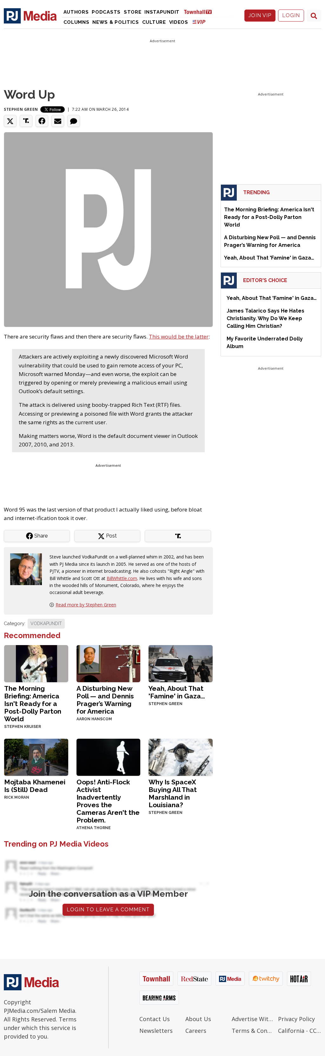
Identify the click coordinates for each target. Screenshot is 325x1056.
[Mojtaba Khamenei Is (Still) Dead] (36, 757)
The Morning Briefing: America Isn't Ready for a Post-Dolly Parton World (32, 703)
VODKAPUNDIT (46, 623)
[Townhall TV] (200, 11)
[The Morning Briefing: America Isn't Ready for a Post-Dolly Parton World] (36, 663)
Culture (154, 22)
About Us (198, 1019)
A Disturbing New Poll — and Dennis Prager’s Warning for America (105, 699)
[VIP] (199, 21)
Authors (76, 12)
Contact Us (154, 1019)
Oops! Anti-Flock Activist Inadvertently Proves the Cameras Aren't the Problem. (108, 801)
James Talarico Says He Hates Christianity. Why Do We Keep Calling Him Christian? (265, 318)
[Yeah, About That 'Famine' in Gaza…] (181, 663)
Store (133, 12)
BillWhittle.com (122, 578)
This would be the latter (179, 336)
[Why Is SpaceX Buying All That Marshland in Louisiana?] (181, 757)
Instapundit (162, 12)
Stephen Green (21, 109)
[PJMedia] (30, 15)
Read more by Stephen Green (86, 605)
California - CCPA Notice (299, 1030)
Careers (195, 1030)
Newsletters (156, 1030)
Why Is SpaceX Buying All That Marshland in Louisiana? (173, 793)
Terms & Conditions (253, 1030)
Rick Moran (16, 797)
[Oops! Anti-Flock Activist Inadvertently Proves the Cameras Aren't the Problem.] (108, 757)
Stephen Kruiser (22, 726)
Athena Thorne (93, 828)
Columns (76, 22)
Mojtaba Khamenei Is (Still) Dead (34, 786)
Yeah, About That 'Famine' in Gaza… (177, 692)
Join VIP (260, 15)
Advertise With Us (253, 1019)
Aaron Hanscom (94, 719)
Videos (178, 22)
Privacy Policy (296, 1019)
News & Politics (115, 22)
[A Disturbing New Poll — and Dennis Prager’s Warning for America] (108, 663)
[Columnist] (28, 569)
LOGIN (291, 15)
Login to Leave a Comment (108, 910)
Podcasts (106, 12)
